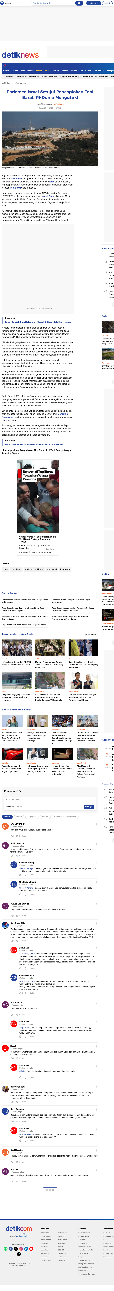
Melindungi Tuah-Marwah (95, 76)
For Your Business (85, 1267)
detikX (65, 71)
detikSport (45, 1250)
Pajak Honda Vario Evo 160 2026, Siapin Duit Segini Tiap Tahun (12, 768)
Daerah (33, 76)
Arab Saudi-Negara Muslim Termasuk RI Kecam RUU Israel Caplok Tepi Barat (73, 609)
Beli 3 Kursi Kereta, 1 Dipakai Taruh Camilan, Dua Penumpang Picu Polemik (83, 664)
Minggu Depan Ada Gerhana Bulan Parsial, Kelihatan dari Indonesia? (62, 770)
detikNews (7, 83)
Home (6, 71)
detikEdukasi (46, 1236)
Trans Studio (83, 1253)
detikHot (44, 1247)
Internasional (42, 71)
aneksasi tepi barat (34, 569)
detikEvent (82, 1243)
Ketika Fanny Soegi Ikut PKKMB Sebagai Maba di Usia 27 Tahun (16, 663)
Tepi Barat (15, 188)
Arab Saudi (49, 196)
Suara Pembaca (49, 76)
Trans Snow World (85, 1250)
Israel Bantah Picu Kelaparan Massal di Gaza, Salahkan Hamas (38, 322)
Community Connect (86, 1274)
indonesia (65, 569)
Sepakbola (45, 1253)
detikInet (44, 1243)
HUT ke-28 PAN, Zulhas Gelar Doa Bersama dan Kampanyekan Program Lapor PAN (87, 736)
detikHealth (62, 1240)
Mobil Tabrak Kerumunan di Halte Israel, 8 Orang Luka (34, 444)
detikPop (61, 1260)
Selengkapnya (91, 634)
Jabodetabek (27, 71)
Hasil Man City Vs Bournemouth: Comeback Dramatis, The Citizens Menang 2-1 (62, 737)
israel (5, 569)
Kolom (74, 71)
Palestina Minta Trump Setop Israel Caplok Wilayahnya (71, 601)
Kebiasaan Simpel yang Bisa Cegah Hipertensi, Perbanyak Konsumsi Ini (37, 770)
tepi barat (16, 569)
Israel (52, 182)
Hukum (55, 71)
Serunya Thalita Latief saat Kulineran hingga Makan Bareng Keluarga (36, 736)
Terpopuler (21, 76)
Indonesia (16, 178)
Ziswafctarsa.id (84, 1260)
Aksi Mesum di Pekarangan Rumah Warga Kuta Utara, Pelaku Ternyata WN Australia (48, 697)
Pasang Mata (83, 1236)
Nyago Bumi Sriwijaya (70, 76)
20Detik (61, 1250)
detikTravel (62, 1233)
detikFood (62, 1236)
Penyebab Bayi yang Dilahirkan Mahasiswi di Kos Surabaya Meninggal (16, 697)
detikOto (44, 1257)
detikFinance (46, 1240)
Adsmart (8, 76)
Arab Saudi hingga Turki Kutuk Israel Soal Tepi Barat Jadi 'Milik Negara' (23, 609)
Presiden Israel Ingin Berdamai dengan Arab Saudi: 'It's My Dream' (25, 617)
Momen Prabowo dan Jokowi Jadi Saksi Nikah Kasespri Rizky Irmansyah (49, 664)
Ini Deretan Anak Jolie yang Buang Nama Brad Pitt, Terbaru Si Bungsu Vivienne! (12, 736)
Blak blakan (85, 71)
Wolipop (61, 1243)
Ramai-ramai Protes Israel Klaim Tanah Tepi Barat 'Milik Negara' (25, 601)
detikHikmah (63, 1257)
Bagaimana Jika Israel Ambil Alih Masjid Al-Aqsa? (24, 625)
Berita (15, 71)
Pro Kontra (99, 71)
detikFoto (62, 1253)
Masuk (107, 3)
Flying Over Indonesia (86, 1264)
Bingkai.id (82, 1257)
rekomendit (82, 1270)
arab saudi (52, 569)
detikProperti (46, 1260)
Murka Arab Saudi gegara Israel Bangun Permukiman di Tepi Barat (70, 617)
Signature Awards (85, 1247)
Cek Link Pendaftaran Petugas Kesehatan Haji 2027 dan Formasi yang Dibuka (82, 697)
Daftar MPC (94, 3)
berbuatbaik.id (84, 1233)
